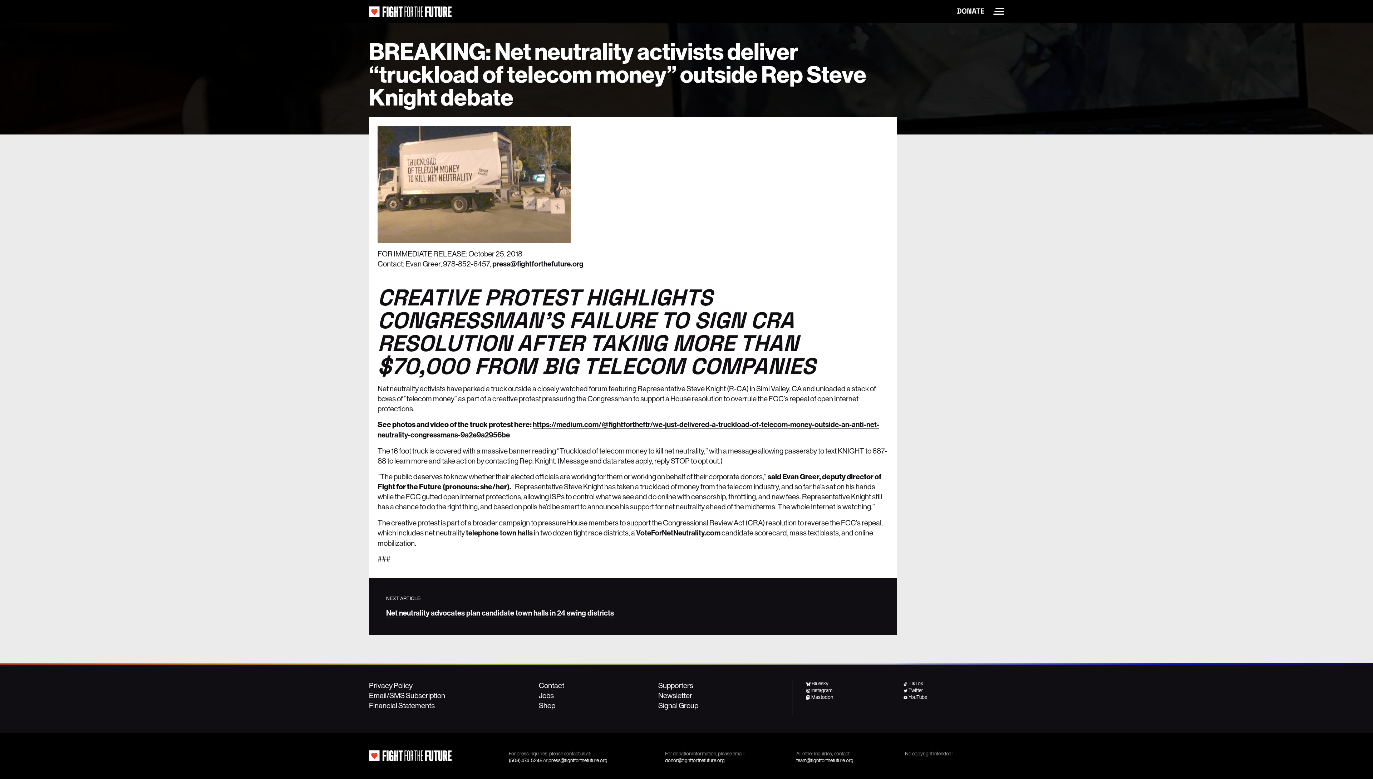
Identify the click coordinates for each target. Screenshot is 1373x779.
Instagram (821, 690)
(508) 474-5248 (525, 760)
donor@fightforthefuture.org (695, 760)
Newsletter (675, 695)
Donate (971, 11)
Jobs (546, 695)
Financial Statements (402, 705)
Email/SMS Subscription (407, 695)
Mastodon (822, 697)
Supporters (675, 685)
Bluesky (820, 683)
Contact (551, 685)
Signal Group (678, 705)
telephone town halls (499, 533)
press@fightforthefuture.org (538, 264)
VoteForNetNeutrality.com (678, 533)
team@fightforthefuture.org (824, 760)
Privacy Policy (391, 685)
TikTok (916, 683)
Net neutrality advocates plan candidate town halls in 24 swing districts (500, 613)
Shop (547, 705)
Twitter (916, 690)
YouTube (918, 697)
